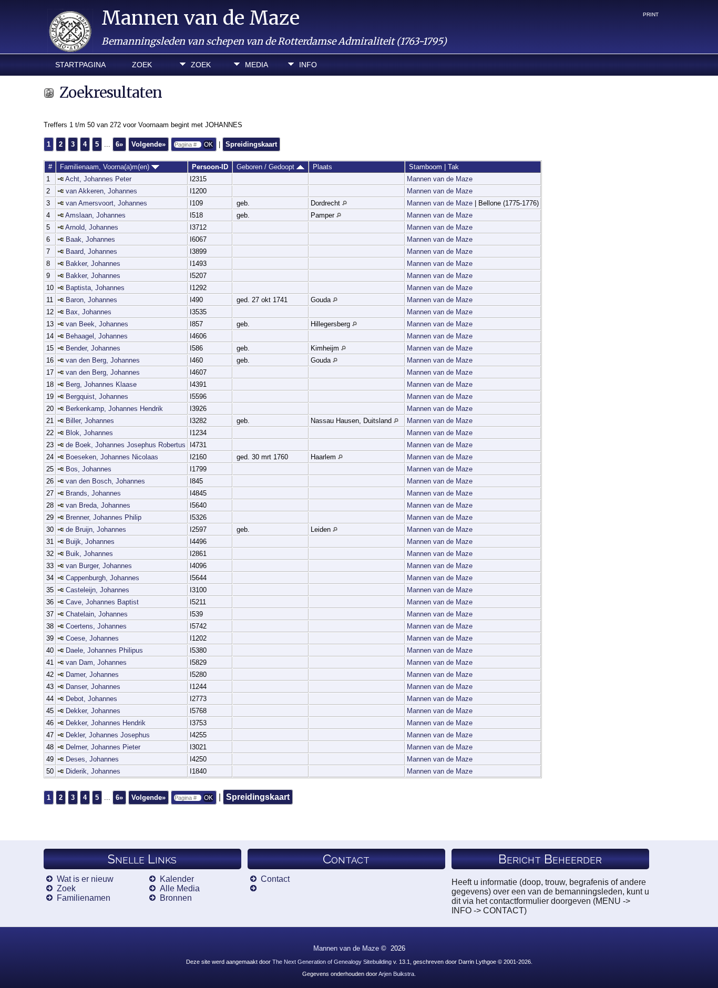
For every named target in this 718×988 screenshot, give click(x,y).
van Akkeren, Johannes (101, 191)
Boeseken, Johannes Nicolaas (112, 457)
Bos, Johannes (88, 469)
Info (308, 64)
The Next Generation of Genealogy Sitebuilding (332, 962)
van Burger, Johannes (99, 566)
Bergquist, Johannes (97, 396)
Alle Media (180, 888)
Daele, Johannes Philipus (104, 650)
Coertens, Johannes (96, 626)
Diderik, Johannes (93, 771)
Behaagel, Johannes (97, 336)
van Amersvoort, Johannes (106, 203)
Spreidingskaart (251, 144)
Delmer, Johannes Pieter (103, 747)
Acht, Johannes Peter (98, 179)
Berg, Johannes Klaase (101, 384)
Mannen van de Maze (200, 18)
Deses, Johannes (92, 759)
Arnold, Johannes (91, 227)
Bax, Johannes (88, 312)
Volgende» (148, 144)
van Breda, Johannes (98, 505)
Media (256, 64)
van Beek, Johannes (97, 324)
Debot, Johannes (91, 699)
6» (119, 144)
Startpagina (80, 64)
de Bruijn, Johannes (96, 529)
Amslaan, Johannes (95, 215)
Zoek (142, 64)
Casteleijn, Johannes (97, 590)
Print (651, 14)
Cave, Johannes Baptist (102, 602)
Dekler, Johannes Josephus (108, 735)
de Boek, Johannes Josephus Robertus (126, 445)
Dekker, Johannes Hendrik (106, 723)
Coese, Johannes (92, 638)
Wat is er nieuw (85, 878)
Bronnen (176, 897)
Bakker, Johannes (93, 263)
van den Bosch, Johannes (105, 481)
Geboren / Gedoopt (266, 167)
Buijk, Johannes (90, 542)
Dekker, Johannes (93, 711)
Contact (275, 878)
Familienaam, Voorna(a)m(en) (105, 167)
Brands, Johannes (93, 493)
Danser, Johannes (93, 687)
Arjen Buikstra (396, 974)
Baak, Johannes (90, 239)
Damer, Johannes (92, 674)
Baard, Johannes (91, 251)
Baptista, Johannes (95, 288)
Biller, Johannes (90, 421)
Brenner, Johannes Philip (103, 517)
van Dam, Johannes (96, 662)
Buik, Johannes (89, 554)
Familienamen (83, 897)
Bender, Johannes (93, 348)
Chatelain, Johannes (97, 614)
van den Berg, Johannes (103, 360)
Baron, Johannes (91, 300)
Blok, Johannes (89, 433)
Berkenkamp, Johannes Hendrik (114, 409)
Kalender (177, 878)
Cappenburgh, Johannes (102, 578)
